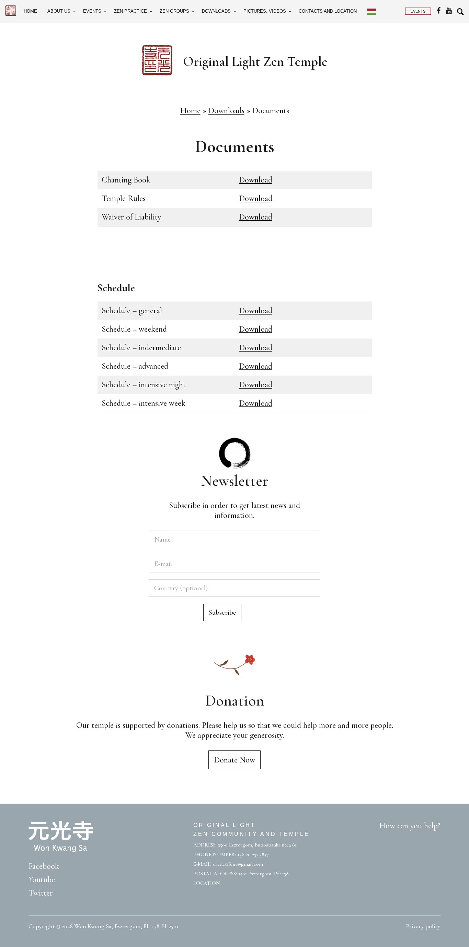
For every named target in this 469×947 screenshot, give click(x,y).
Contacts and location (328, 11)
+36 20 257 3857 (252, 854)
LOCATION (206, 883)
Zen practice (130, 11)
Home (30, 11)
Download (255, 180)
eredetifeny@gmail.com (238, 864)
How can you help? (410, 826)
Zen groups (174, 11)
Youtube (41, 880)
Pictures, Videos (264, 11)
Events (92, 11)
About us (58, 11)
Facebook (43, 866)
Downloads (216, 11)
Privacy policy (423, 926)
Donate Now (234, 760)
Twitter (40, 893)
